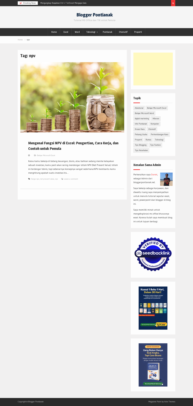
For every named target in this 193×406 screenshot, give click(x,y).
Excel (65, 32)
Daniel (154, 174)
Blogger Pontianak (95, 15)
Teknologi (90, 32)
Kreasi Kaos (140, 129)
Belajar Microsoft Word (144, 113)
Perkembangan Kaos (159, 134)
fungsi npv (35, 179)
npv (56, 179)
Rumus (148, 139)
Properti (138, 32)
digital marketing (142, 118)
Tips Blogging (140, 145)
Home (54, 32)
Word (77, 32)
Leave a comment (71, 179)
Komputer (155, 123)
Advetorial (139, 108)
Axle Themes (169, 401)
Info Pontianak (141, 123)
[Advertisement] (153, 69)
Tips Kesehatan (141, 150)
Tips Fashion (155, 145)
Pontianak (107, 32)
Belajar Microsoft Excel (46, 155)
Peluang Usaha (141, 134)
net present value (47, 179)
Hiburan (156, 118)
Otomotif (123, 32)
